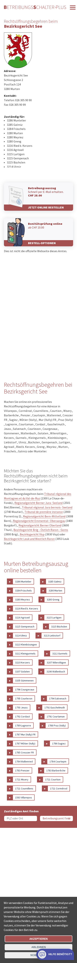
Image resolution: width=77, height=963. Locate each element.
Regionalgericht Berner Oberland (40, 525)
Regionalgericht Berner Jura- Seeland (38, 503)
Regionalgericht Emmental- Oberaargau (39, 521)
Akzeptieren (38, 938)
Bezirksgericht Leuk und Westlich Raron (29, 539)
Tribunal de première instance (43, 512)
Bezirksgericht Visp (32, 534)
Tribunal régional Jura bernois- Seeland (47, 507)
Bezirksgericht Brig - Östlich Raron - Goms (40, 530)
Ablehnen (38, 947)
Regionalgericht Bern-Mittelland (44, 516)
